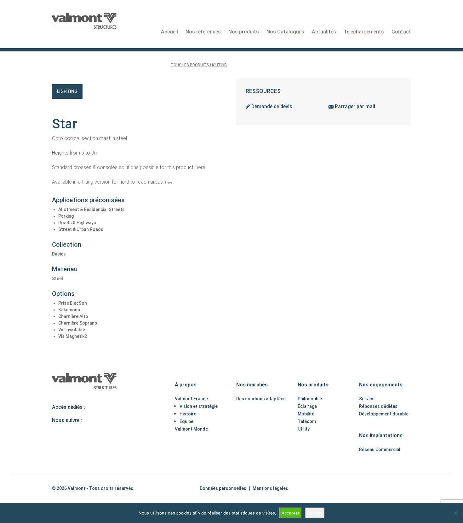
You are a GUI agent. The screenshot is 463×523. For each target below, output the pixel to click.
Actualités (324, 32)
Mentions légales (270, 488)
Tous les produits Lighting (199, 65)
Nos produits (243, 32)
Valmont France (191, 398)
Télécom (307, 421)
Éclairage (307, 406)
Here (168, 182)
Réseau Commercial (379, 449)
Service (366, 398)
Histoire (188, 413)
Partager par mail (354, 106)
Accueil (169, 32)
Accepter (291, 512)
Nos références (203, 32)
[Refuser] (455, 513)
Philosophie (310, 398)
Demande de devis (271, 106)
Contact (401, 32)
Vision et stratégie (199, 406)
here (200, 167)
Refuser (315, 512)
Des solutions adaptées (261, 398)
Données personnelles (223, 488)
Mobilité (306, 413)
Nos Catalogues (285, 32)
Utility (304, 429)
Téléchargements (364, 32)
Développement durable (384, 413)
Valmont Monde (191, 429)
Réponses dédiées (378, 406)
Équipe (186, 421)
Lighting (67, 91)
